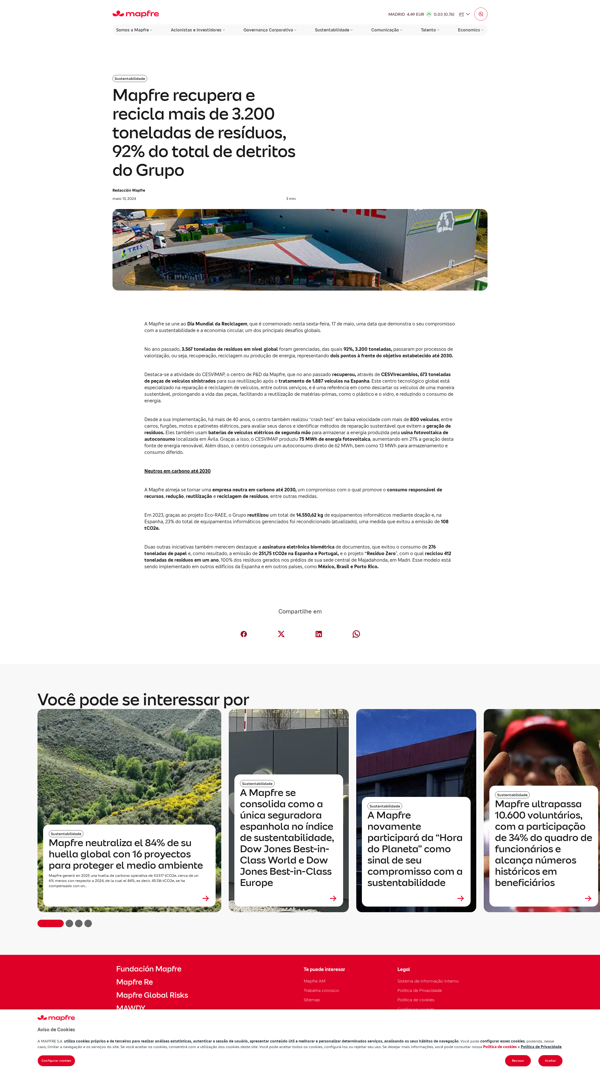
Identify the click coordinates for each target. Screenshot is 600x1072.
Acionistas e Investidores (196, 30)
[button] (481, 14)
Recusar (518, 1061)
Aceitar (550, 1061)
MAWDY (130, 1008)
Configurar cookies (56, 1061)
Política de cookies (416, 999)
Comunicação (385, 30)
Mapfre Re (134, 982)
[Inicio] (135, 14)
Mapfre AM (314, 981)
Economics (469, 30)
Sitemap (312, 999)
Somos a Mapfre (132, 30)
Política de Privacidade (420, 990)
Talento (428, 30)
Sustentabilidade (332, 30)
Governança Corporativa (268, 30)
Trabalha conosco (321, 990)
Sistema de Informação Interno (428, 981)
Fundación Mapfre (148, 969)
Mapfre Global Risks (152, 995)
